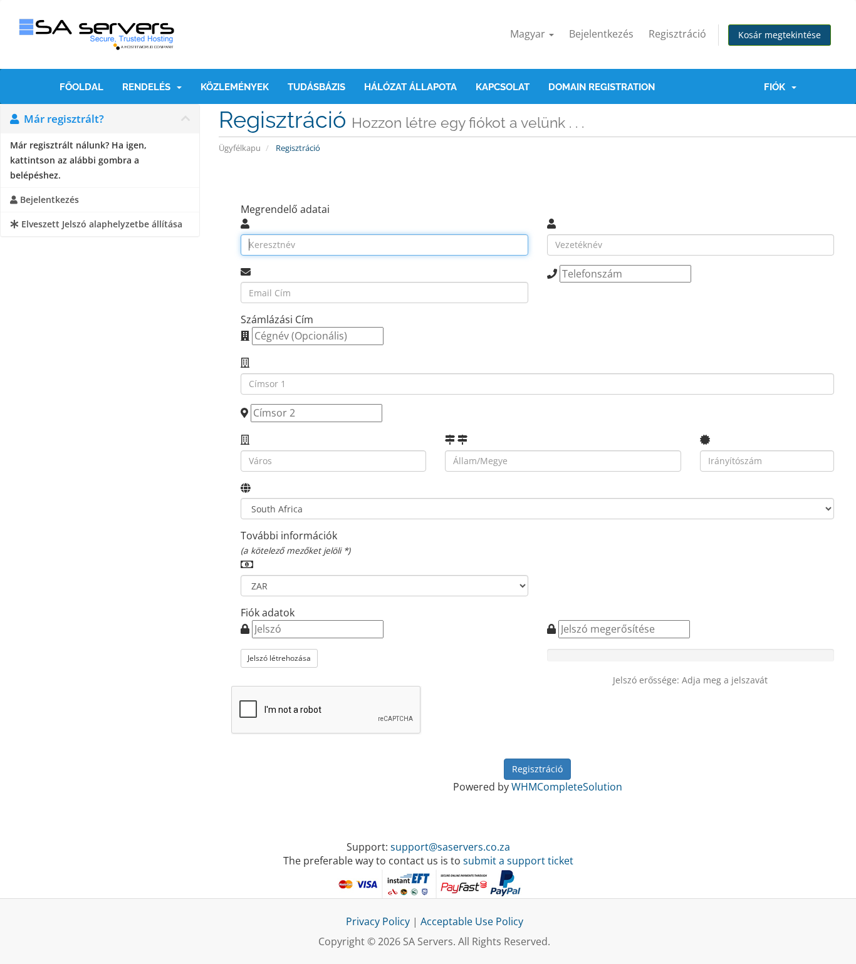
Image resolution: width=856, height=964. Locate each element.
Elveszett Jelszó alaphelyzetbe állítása (100, 224)
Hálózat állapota (410, 87)
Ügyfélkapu (240, 147)
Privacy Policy (378, 921)
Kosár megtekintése (779, 35)
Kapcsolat (503, 87)
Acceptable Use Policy (471, 921)
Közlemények (235, 87)
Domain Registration (601, 87)
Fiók (777, 87)
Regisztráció (677, 34)
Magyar (529, 34)
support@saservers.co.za (450, 847)
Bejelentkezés (601, 34)
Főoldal (81, 87)
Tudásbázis (316, 87)
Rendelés (148, 87)
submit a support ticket (518, 861)
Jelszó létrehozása (279, 658)
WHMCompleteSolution (566, 787)
